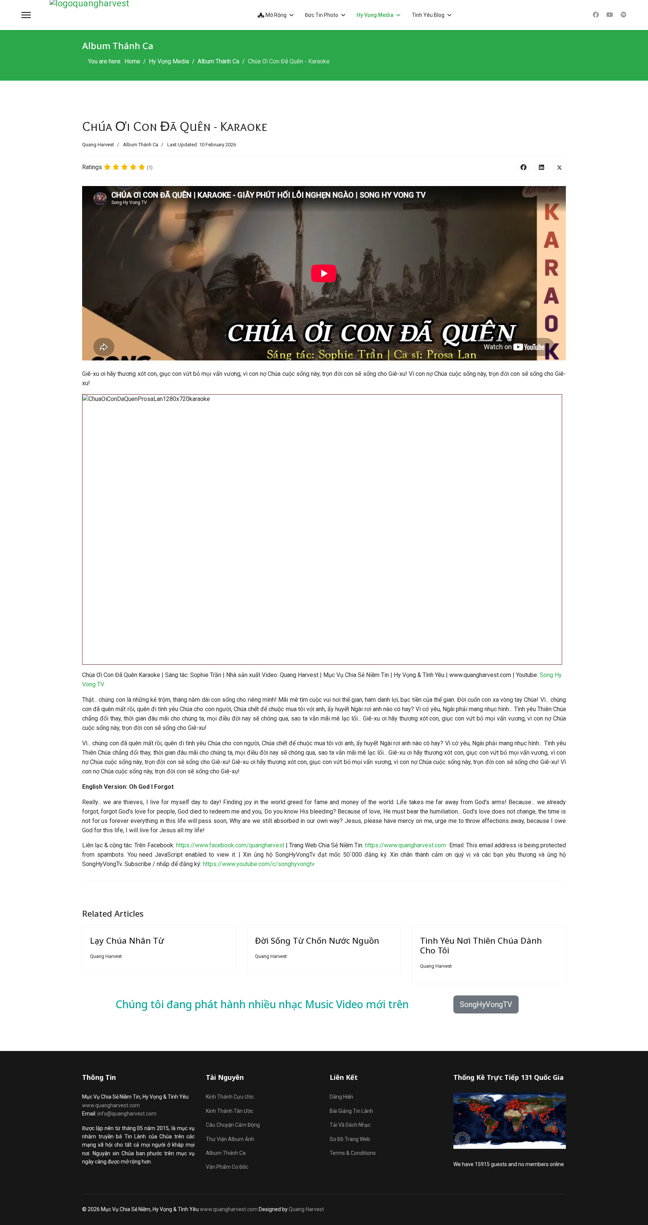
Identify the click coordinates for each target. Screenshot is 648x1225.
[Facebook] (596, 14)
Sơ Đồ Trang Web (350, 1139)
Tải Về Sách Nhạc (350, 1125)
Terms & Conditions (353, 1153)
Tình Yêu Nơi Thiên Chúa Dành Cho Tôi (481, 945)
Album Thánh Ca (140, 144)
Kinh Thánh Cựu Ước (230, 1097)
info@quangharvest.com (127, 1114)
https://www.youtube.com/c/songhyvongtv (259, 864)
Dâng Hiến (341, 1097)
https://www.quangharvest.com (405, 845)
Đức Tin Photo (321, 15)
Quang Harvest (306, 1209)
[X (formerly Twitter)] (559, 167)
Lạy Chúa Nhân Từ (127, 940)
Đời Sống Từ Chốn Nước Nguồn (317, 940)
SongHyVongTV (486, 1004)
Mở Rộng (275, 15)
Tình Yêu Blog (428, 15)
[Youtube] (609, 14)
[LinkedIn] (541, 167)
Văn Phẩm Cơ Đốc (227, 1167)
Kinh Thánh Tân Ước (229, 1111)
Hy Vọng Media (375, 15)
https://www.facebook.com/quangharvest (230, 845)
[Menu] (26, 15)
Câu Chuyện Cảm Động (233, 1125)
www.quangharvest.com (111, 1105)
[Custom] (624, 14)
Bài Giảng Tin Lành (351, 1111)
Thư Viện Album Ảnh (230, 1139)
